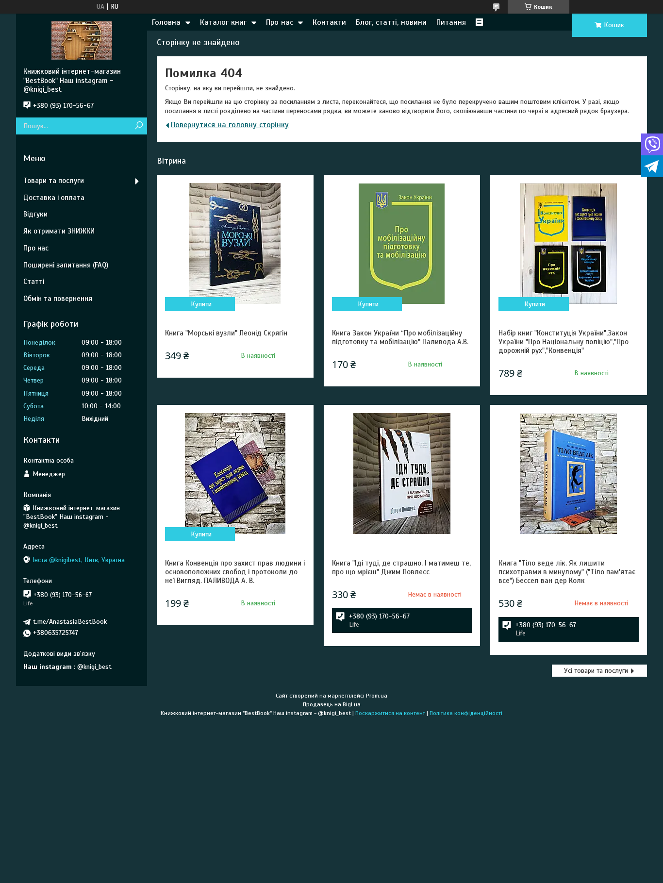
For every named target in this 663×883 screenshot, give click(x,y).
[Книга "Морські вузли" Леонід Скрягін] (235, 243)
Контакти (329, 22)
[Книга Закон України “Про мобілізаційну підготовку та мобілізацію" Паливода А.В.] (402, 243)
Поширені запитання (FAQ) (65, 265)
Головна (166, 22)
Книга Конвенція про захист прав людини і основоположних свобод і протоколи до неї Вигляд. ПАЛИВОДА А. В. (235, 572)
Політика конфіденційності (466, 713)
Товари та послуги (53, 180)
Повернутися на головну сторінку (230, 125)
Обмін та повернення (57, 298)
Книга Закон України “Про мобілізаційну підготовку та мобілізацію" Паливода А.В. (400, 337)
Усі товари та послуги (596, 670)
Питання (451, 22)
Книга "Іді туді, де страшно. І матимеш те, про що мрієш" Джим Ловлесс (401, 567)
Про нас (279, 22)
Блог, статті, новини (391, 22)
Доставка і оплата (53, 197)
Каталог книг (223, 22)
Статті (33, 281)
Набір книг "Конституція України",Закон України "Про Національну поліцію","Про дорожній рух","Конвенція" (563, 342)
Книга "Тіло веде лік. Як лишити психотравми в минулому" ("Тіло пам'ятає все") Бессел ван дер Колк (566, 572)
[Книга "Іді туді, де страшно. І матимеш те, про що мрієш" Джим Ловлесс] (402, 473)
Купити (201, 304)
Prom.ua (376, 695)
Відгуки (35, 214)
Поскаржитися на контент (390, 713)
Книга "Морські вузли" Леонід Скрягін (226, 333)
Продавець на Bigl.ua (332, 704)
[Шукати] (138, 125)
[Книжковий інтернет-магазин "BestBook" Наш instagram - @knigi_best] (81, 40)
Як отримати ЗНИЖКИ (59, 231)
